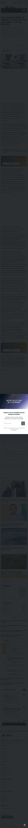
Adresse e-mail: (12, 423)
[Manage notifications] (24, 825)
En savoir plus (14, 430)
